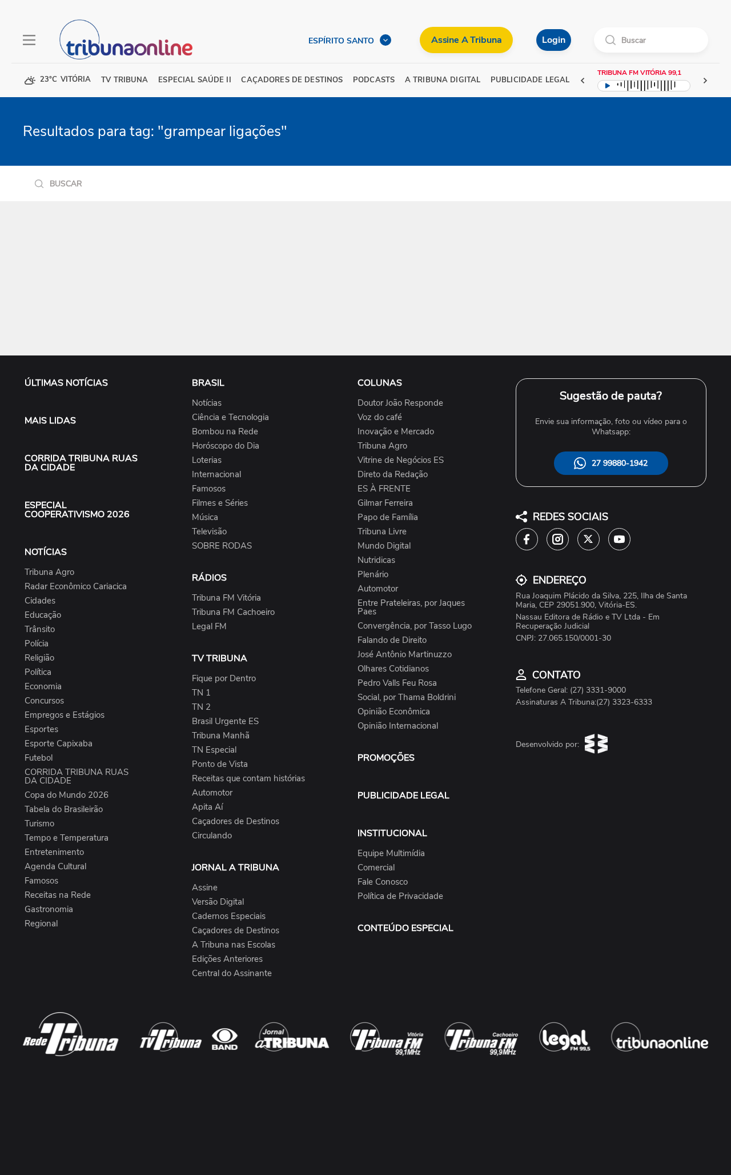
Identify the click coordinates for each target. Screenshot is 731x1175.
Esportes (41, 729)
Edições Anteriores (227, 959)
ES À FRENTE (384, 489)
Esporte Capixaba (59, 744)
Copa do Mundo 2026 (67, 795)
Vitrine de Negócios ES (401, 460)
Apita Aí (207, 807)
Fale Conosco (383, 882)
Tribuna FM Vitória (226, 598)
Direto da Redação (393, 474)
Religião (39, 658)
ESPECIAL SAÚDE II (194, 80)
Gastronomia (49, 909)
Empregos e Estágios (65, 715)
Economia (43, 686)
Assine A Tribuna (466, 40)
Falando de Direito (392, 640)
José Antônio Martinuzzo (405, 654)
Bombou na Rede (225, 431)
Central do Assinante (232, 973)
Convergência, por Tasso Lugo (415, 626)
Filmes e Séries (220, 503)
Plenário (373, 574)
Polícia (37, 644)
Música (205, 517)
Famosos (41, 881)
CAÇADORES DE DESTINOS (292, 80)
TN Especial (214, 750)
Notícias (207, 403)
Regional (41, 924)
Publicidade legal (530, 80)
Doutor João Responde (400, 403)
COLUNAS (380, 383)
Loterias (207, 460)
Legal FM (209, 626)
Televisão (209, 531)
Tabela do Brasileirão (64, 809)
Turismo (39, 824)
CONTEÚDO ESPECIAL (405, 928)
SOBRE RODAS (222, 546)
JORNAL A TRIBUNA (235, 867)
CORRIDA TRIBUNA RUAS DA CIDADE (81, 463)
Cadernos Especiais (229, 916)
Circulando (212, 836)
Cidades (40, 601)
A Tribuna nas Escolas (233, 945)
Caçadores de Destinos (235, 821)
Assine (205, 888)
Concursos (44, 701)
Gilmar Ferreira (385, 503)
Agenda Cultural (55, 866)
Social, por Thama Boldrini (407, 697)
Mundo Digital (384, 546)
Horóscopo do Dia (225, 446)
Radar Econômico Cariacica (76, 586)
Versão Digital (218, 902)
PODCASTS (374, 80)
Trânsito (40, 629)
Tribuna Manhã (221, 736)
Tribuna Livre (382, 531)
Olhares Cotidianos (393, 669)
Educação (43, 615)
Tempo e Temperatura (67, 838)
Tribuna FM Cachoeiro (233, 612)
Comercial (376, 868)
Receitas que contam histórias (248, 778)
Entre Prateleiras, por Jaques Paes (411, 607)
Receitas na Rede (58, 895)
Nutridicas (376, 560)
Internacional (216, 474)
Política (38, 672)
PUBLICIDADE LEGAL (403, 795)
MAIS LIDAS (50, 420)
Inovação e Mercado (396, 431)
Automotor (212, 793)
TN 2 (201, 707)
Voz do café (380, 417)
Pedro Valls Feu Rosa (397, 683)
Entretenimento (54, 852)
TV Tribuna (124, 80)
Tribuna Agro (49, 572)
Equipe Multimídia (391, 853)
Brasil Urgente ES (225, 721)
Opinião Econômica (394, 712)
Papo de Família (388, 517)
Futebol (39, 758)
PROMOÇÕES (386, 758)
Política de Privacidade (400, 896)
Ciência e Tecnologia (230, 417)
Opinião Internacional (398, 726)
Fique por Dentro (224, 678)
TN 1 (201, 693)
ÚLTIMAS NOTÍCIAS (66, 383)
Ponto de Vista (220, 764)
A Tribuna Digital (442, 80)
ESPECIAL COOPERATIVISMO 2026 (77, 510)
